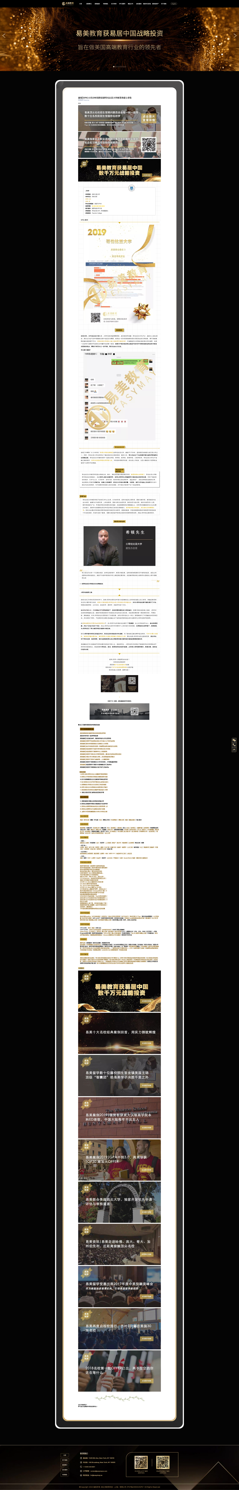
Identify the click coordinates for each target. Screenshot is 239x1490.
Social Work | (128, 858)
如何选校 (82, 944)
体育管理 (90, 853)
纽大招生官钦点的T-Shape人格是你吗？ (121, 959)
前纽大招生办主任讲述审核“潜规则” (98, 959)
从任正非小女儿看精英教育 (110, 950)
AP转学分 (104, 916)
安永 (100, 820)
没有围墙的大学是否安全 (93, 944)
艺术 (89, 858)
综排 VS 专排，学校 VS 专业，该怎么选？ (92, 876)
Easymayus (68, 3)
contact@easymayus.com (99, 1471)
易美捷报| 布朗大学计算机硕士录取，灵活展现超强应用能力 (97, 756)
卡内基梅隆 (150, 829)
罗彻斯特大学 (143, 831)
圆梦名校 (82, 943)
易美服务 (97, 3)
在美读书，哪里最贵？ (86, 906)
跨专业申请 (118, 931)
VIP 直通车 (122, 3)
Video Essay (84, 931)
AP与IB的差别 (96, 916)
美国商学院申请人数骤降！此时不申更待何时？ (93, 905)
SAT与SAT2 (125, 916)
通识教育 (148, 918)
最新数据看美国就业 (96, 935)
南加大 (144, 829)
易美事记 (89, 3)
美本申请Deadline (85, 916)
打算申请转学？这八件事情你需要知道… (91, 873)
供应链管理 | (84, 853)
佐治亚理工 (152, 831)
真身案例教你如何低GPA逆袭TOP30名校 (92, 892)
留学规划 (111, 931)
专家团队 (105, 3)
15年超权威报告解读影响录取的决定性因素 (92, 908)
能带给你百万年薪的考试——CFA (122, 948)
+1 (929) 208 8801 (89, 1467)
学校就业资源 (123, 950)
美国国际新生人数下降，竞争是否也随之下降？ (93, 903)
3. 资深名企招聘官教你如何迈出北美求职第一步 (94, 806)
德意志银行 (132, 820)
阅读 (93, 928)
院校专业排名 (147, 3)
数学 (86, 847)
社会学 (99, 858)
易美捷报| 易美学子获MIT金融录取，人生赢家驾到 (94, 759)
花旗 (126, 820)
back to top (234, 749)
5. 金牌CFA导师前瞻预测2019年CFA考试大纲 (93, 811)
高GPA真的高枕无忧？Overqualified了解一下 (93, 890)
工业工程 (106, 847)
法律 (121, 858)
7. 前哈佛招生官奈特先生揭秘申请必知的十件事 (94, 789)
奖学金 (99, 931)
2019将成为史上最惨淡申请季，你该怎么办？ (93, 889)
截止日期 (104, 931)
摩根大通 (121, 820)
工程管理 (86, 849)
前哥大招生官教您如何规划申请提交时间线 (132, 958)
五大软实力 (92, 931)
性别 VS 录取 (84, 901)
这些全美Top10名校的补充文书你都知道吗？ (93, 898)
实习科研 (114, 3)
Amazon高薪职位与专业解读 (111, 935)
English (174, 3)
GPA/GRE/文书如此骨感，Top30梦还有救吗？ (94, 896)
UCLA (139, 829)
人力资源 (108, 842)
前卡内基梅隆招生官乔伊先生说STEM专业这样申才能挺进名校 (115, 963)
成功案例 (138, 3)
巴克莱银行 (114, 820)
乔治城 (126, 829)
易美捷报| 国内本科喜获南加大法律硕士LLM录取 (94, 743)
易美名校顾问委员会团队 (87, 958)
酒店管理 (96, 853)
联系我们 (82, 46)
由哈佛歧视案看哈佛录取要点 (88, 894)
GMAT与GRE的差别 (95, 929)
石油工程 (93, 849)
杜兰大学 (107, 833)
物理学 (124, 847)
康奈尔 (93, 829)
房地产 (114, 842)
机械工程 (113, 847)
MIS (106, 853)
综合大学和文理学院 (114, 916)
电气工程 (91, 847)
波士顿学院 (135, 831)
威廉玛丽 (139, 828)
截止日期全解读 (116, 933)
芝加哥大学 (96, 828)
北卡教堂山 (113, 831)
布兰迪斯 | (121, 831)
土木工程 (130, 847)
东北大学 (87, 833)
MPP (110, 853)
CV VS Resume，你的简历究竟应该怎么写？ (93, 878)
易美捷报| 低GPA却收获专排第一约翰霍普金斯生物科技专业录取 (98, 746)
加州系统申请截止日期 (104, 920)
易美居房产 (155, 3)
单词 (89, 928)
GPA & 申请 (107, 933)
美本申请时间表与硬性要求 (99, 867)
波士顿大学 (127, 831)
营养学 (97, 847)
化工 (141, 847)
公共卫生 (109, 858)
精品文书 (130, 3)
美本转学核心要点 (85, 871)
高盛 (81, 820)
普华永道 (86, 820)
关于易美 (163, 3)
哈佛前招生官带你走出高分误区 (143, 959)
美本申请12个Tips (135, 916)
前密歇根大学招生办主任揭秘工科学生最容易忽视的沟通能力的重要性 (126, 961)
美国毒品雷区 (97, 950)
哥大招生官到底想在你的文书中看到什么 (107, 958)
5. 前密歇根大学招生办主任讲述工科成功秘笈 (93, 784)
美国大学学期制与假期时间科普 (89, 880)
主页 (80, 3)
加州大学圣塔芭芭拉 (97, 833)
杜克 (128, 828)
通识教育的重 (134, 946)
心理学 (93, 858)
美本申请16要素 (86, 918)
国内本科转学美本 (97, 871)
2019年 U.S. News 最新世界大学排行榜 (91, 882)
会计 (97, 842)
